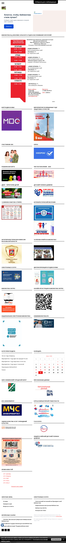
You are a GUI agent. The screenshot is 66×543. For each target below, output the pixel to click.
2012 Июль (6, 480)
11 (40, 367)
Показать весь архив (17, 486)
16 (62, 367)
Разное (4, 370)
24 (36, 372)
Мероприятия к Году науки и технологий (13, 364)
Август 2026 (49, 356)
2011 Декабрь (7, 474)
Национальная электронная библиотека (47, 505)
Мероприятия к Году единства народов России (15, 358)
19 (44, 370)
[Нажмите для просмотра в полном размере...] (33, 102)
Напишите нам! (7, 504)
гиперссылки (59, 516)
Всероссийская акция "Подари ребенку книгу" (16, 526)
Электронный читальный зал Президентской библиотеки (48, 502)
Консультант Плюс (40, 510)
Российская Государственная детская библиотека (17, 523)
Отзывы (5, 501)
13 (49, 367)
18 (40, 370)
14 (53, 367)
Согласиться (56, 539)
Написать (9, 26)
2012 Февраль (7, 476)
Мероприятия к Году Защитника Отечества (14, 361)
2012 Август (6, 483)
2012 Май (6, 478)
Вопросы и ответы (8, 506)
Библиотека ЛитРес (41, 508)
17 (36, 370)
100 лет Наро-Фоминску (8, 356)
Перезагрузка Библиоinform (9, 367)
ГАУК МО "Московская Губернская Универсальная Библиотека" (16, 520)
